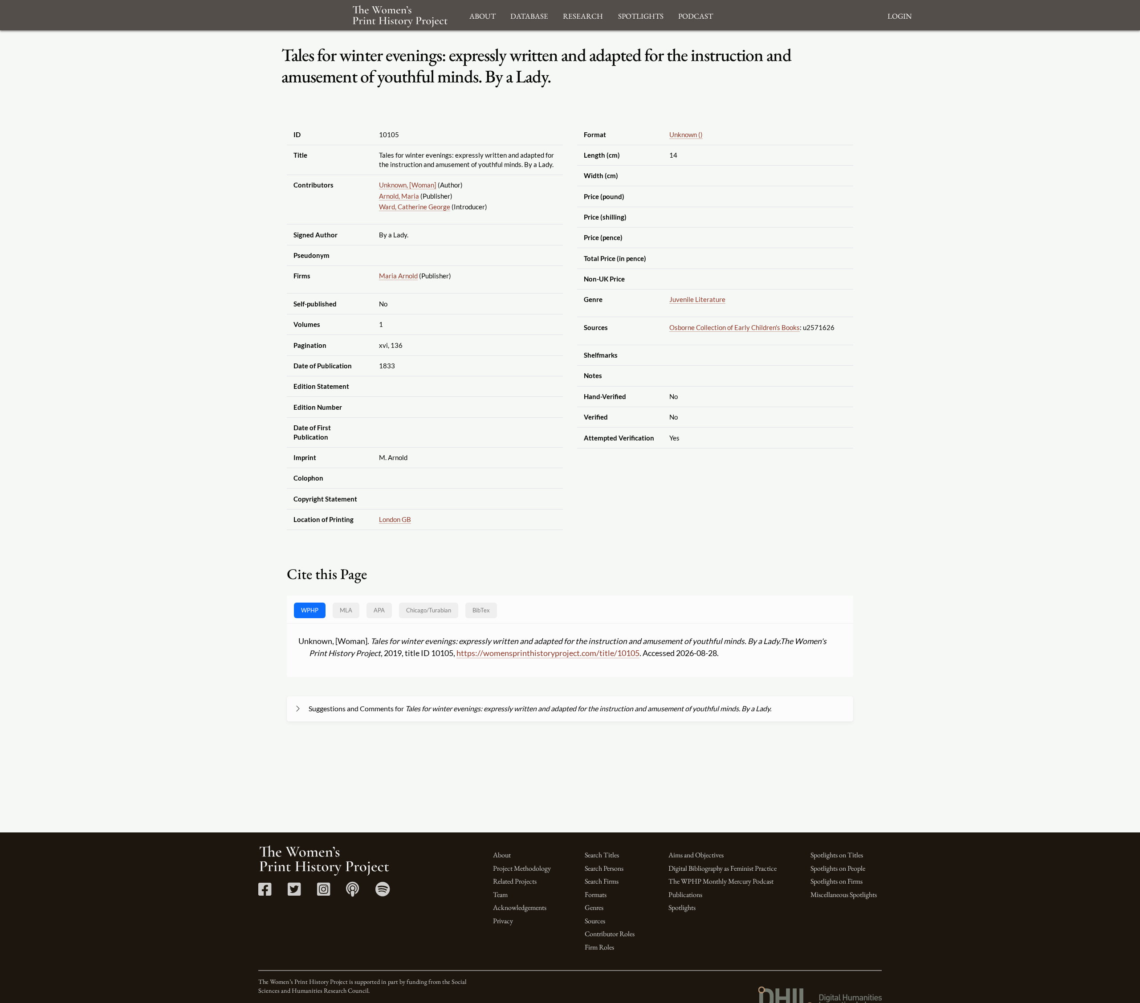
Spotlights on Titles (836, 855)
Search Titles (602, 855)
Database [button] (529, 15)
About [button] (482, 15)
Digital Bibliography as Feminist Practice (722, 868)
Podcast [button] (695, 15)
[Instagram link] (323, 892)
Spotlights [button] (641, 15)
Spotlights (682, 907)
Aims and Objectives (696, 855)
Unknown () (686, 134)
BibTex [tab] (481, 610)
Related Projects (515, 881)
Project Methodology (522, 868)
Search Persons (604, 868)
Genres (594, 907)
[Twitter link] (294, 892)
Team (500, 894)
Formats (596, 894)
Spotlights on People (837, 868)
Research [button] (583, 15)
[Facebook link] (264, 892)
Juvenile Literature (697, 299)
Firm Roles (599, 947)
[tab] (428, 610)
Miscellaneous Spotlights (843, 894)
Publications (685, 894)
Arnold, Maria (399, 196)
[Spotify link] (382, 892)
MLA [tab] (346, 610)
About (502, 855)
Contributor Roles (610, 933)
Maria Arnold (398, 276)
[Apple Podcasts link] (352, 892)
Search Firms (602, 881)
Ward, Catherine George (414, 207)
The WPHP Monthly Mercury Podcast (721, 881)
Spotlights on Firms (836, 881)
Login (900, 15)
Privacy (503, 921)
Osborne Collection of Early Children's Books (734, 327)
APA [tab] (379, 610)
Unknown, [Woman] (407, 185)
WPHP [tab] (309, 610)
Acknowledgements (519, 907)
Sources (595, 921)
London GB (395, 519)
